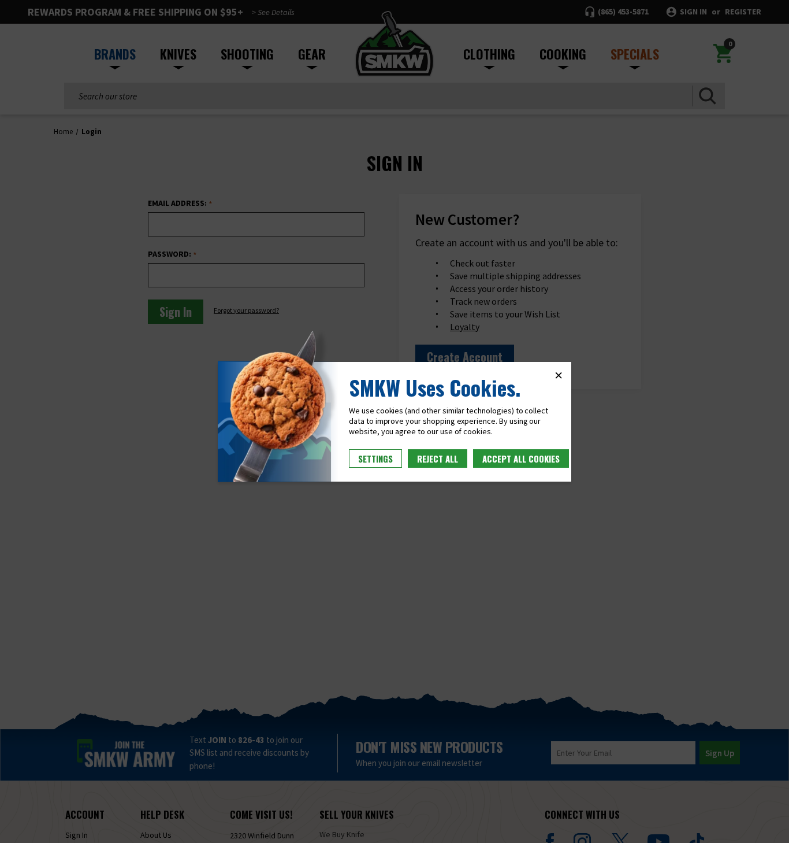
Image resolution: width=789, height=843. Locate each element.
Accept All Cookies (521, 458)
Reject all (437, 458)
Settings (375, 458)
